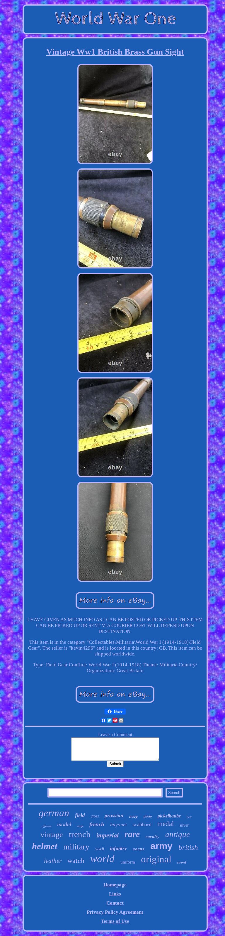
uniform (127, 862)
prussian (114, 815)
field (80, 815)
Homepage (115, 885)
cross (95, 816)
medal (165, 823)
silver (184, 825)
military (76, 846)
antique (177, 834)
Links (115, 894)
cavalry (152, 836)
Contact (115, 903)
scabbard (142, 824)
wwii (99, 848)
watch (75, 860)
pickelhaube (169, 815)
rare (132, 834)
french (96, 824)
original (156, 859)
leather (53, 860)
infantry (118, 848)
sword (181, 862)
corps (138, 849)
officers (46, 826)
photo (148, 816)
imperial (107, 835)
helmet (44, 846)
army (161, 846)
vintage (51, 834)
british (188, 847)
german (54, 812)
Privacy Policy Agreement (115, 912)
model (64, 824)
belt (189, 817)
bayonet (118, 824)
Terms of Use (115, 921)
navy (133, 816)
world (102, 858)
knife (80, 826)
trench (80, 834)
